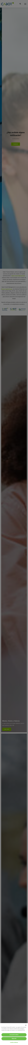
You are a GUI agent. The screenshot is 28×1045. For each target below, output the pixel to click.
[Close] (25, 1025)
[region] (14, 1034)
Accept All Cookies (14, 1034)
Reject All (14, 1038)
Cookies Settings (14, 1042)
